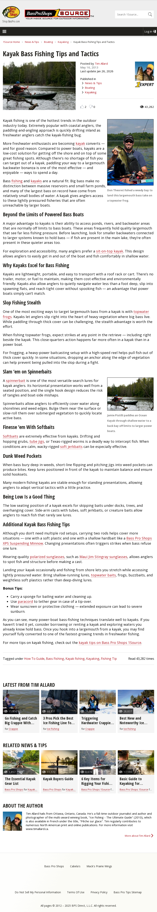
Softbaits (10, 436)
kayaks (36, 181)
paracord (25, 601)
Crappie (13, 729)
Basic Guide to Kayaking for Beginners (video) (133, 783)
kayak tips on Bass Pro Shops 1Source (110, 642)
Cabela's (75, 866)
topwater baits (103, 575)
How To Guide (34, 659)
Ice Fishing (53, 729)
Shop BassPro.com (11, 21)
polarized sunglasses (47, 556)
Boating (48, 42)
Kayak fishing (75, 659)
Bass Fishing (55, 659)
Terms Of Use (75, 892)
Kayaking (63, 42)
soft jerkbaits (71, 446)
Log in (148, 31)
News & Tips (32, 42)
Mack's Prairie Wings (99, 866)
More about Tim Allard (137, 835)
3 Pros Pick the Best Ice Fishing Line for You (58, 723)
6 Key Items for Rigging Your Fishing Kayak (97, 783)
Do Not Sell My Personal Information (38, 892)
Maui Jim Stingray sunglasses (103, 556)
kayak (80, 143)
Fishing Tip (109, 659)
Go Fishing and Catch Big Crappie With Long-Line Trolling (21, 723)
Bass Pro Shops (14, 789)
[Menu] (4, 31)
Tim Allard (101, 63)
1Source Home (11, 42)
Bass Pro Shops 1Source (95, 789)
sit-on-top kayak (109, 251)
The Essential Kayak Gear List (20, 781)
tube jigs (36, 441)
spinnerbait (15, 380)
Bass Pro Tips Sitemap (128, 892)
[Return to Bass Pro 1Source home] (59, 18)
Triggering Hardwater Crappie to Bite (96, 723)
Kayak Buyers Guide (58, 778)
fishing (17, 181)
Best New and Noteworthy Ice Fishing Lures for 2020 (133, 725)
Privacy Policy (99, 892)
